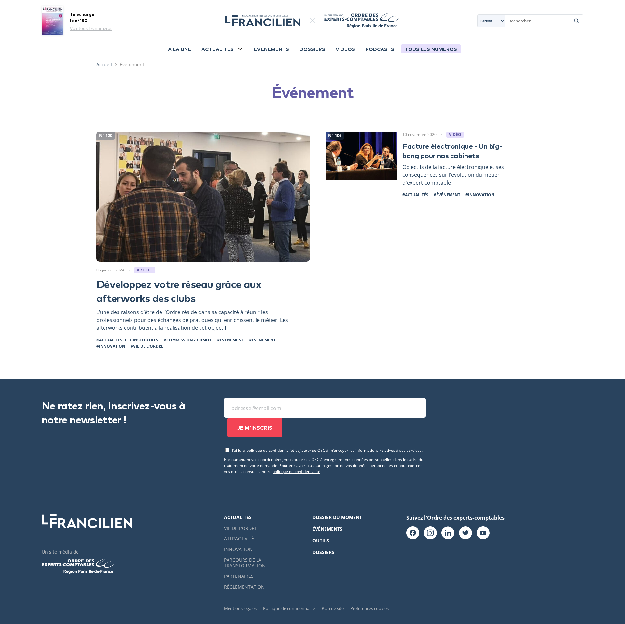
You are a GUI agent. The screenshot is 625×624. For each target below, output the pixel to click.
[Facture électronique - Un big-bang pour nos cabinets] (427, 165)
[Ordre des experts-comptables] (358, 20)
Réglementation (244, 587)
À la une (179, 49)
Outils (320, 540)
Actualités (217, 49)
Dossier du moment (337, 517)
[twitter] (465, 533)
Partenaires (239, 576)
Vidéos (345, 49)
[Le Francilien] (262, 20)
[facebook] (412, 533)
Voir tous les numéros (91, 28)
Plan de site (333, 608)
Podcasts (380, 49)
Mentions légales (240, 608)
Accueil (104, 64)
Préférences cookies (369, 608)
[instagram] (430, 533)
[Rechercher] (576, 21)
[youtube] (483, 533)
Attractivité (239, 538)
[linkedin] (447, 533)
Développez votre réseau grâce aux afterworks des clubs (178, 290)
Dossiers (312, 49)
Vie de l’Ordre (240, 528)
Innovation (238, 549)
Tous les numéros (431, 49)
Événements (271, 49)
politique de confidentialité (296, 471)
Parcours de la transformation (245, 563)
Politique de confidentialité (289, 608)
